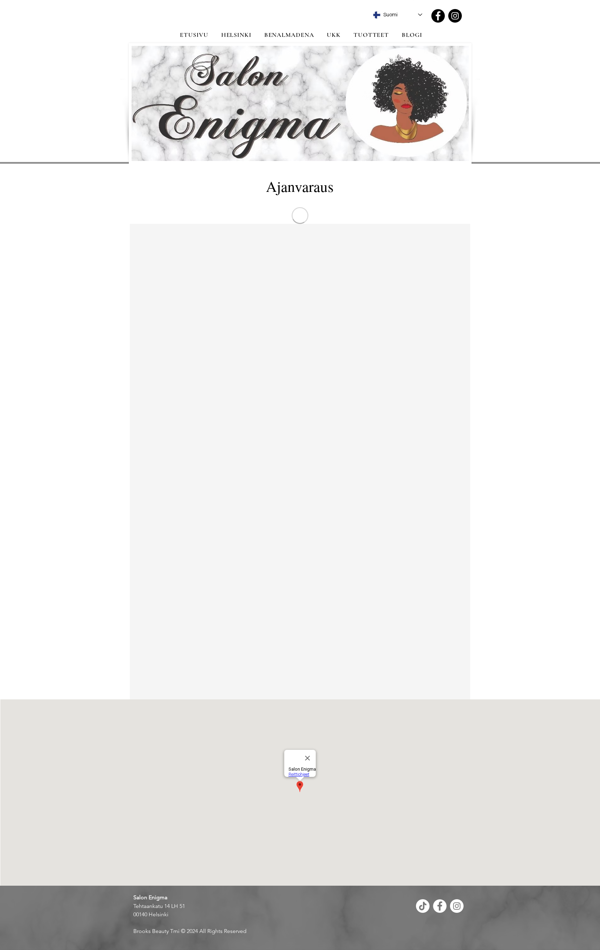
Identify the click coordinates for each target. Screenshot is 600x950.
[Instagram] (455, 16)
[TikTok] (423, 906)
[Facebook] (438, 16)
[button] (236, 34)
